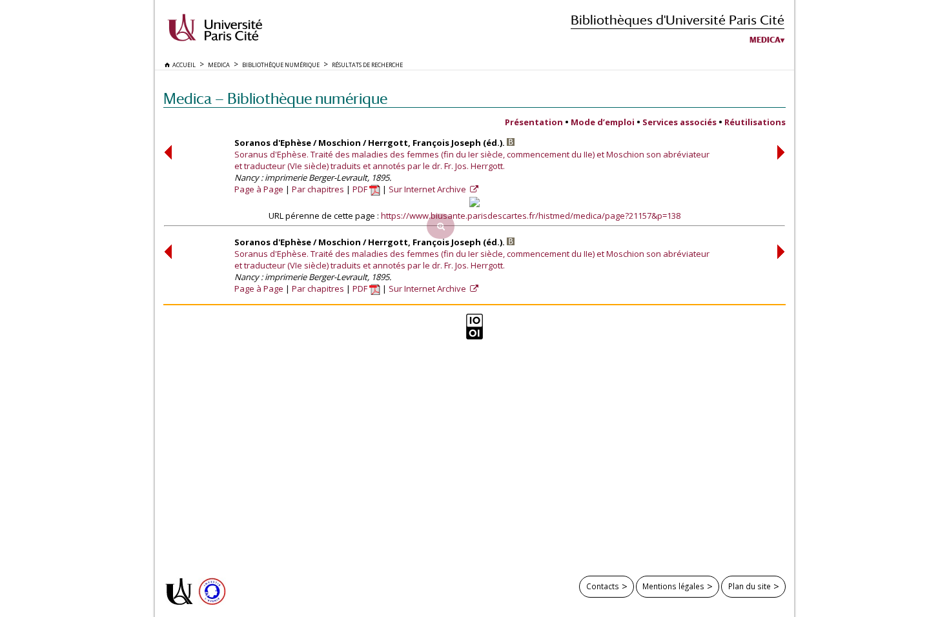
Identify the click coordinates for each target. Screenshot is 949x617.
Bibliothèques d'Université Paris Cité (677, 19)
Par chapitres (318, 189)
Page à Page (258, 189)
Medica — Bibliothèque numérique (275, 98)
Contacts (602, 586)
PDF (360, 189)
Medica (765, 40)
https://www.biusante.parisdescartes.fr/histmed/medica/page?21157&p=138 (530, 215)
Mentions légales (673, 586)
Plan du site (749, 586)
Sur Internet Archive (428, 189)
